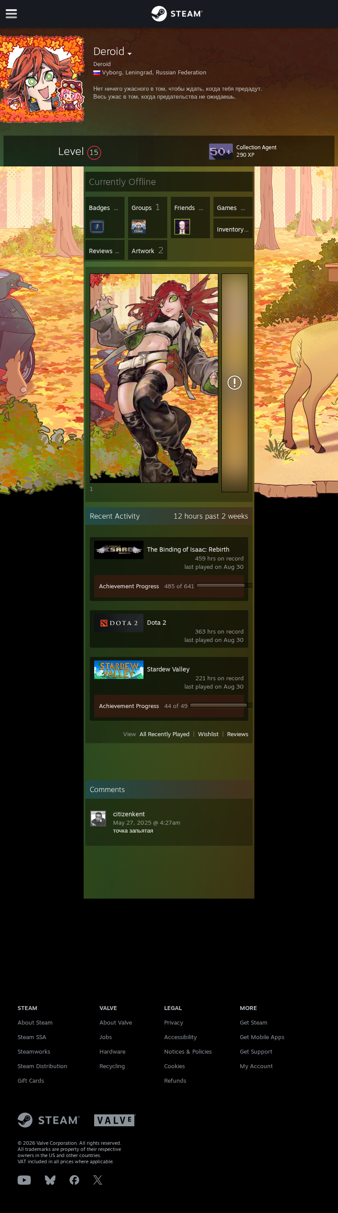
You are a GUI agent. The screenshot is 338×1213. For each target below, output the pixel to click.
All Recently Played (165, 733)
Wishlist (208, 733)
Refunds (175, 1080)
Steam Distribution (42, 1065)
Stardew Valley (168, 669)
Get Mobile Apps (262, 1036)
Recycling (112, 1065)
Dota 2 (156, 622)
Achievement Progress (129, 586)
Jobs (105, 1036)
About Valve (115, 1022)
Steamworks (34, 1051)
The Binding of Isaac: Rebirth (188, 549)
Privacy (173, 1022)
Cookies (174, 1065)
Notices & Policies (188, 1051)
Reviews (237, 733)
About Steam (35, 1022)
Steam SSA (32, 1036)
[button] (79, 151)
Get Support (256, 1051)
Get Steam (254, 1022)
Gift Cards (31, 1080)
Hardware (112, 1051)
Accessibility (180, 1036)
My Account (256, 1065)
